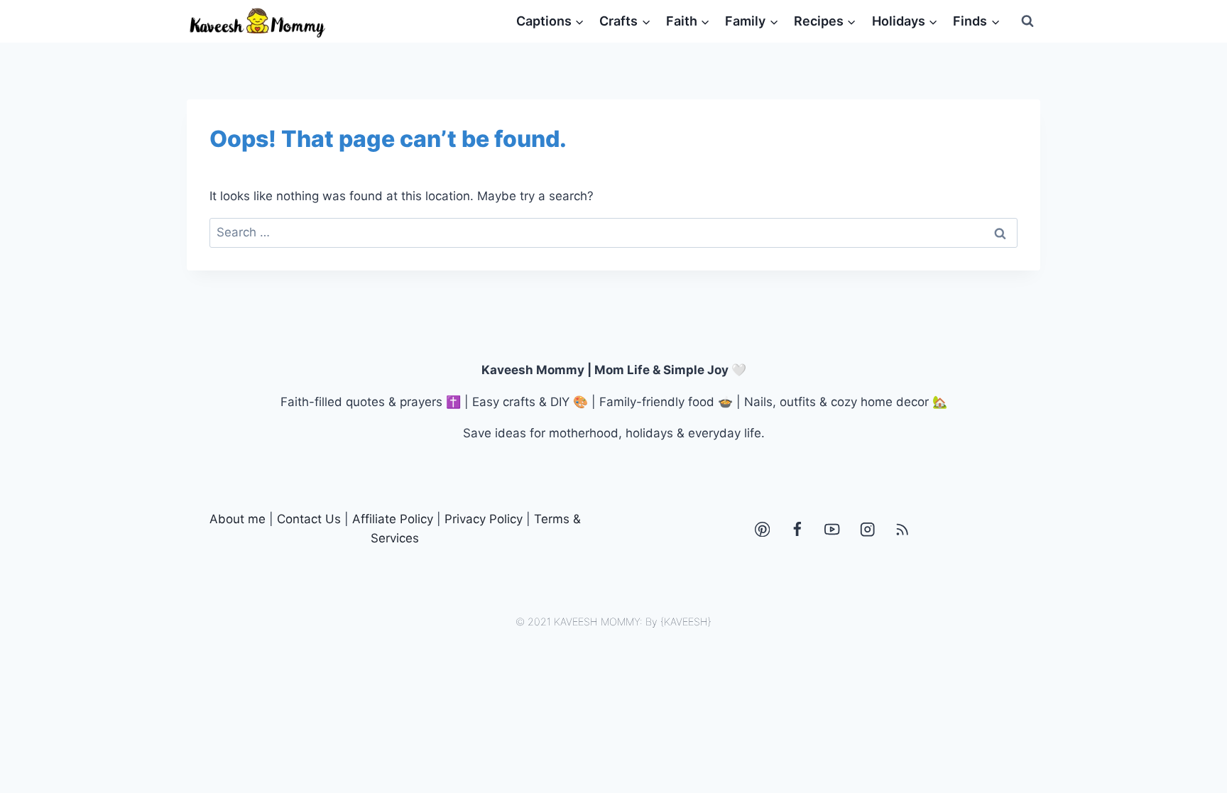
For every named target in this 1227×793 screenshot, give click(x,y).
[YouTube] (832, 529)
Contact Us (309, 519)
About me (237, 519)
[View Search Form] (1027, 21)
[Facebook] (797, 529)
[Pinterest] (762, 529)
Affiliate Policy (392, 519)
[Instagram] (867, 529)
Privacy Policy (484, 519)
